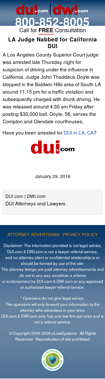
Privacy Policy (80, 234)
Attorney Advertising (33, 234)
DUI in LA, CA (79, 132)
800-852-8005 (52, 21)
